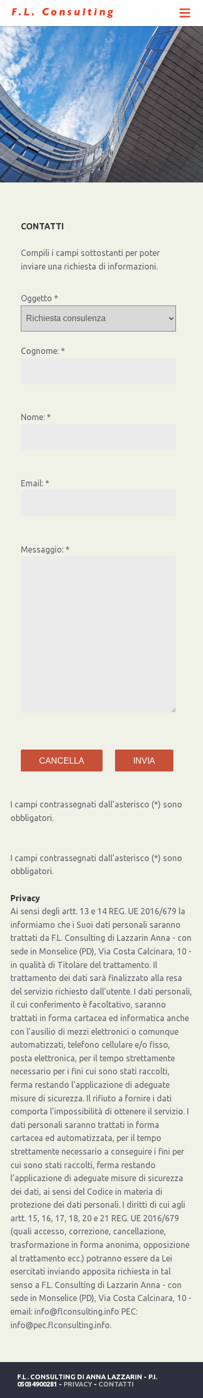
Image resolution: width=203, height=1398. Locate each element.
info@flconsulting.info (76, 1311)
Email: (32, 483)
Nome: (33, 417)
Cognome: (40, 350)
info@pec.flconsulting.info (60, 1325)
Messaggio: (42, 549)
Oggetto (36, 298)
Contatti (116, 1384)
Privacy (78, 1384)
